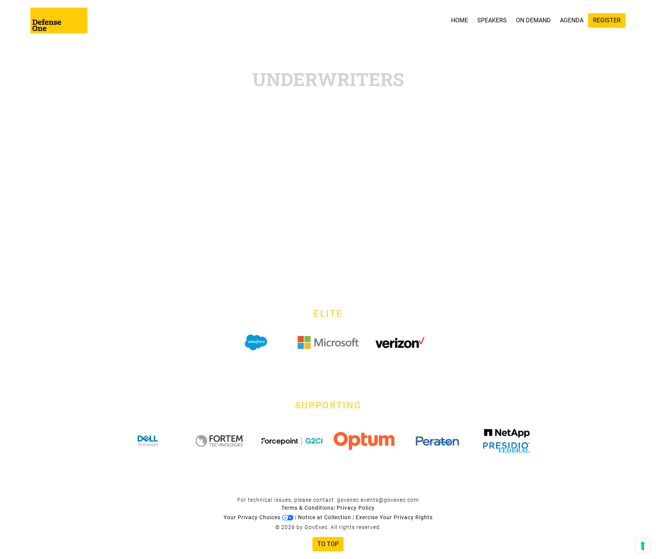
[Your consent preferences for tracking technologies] (643, 546)
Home (459, 20)
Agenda (571, 20)
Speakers (492, 20)
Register (607, 20)
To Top (328, 544)
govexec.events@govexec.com (378, 500)
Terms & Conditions (307, 508)
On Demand (533, 20)
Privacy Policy (356, 508)
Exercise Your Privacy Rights (394, 517)
